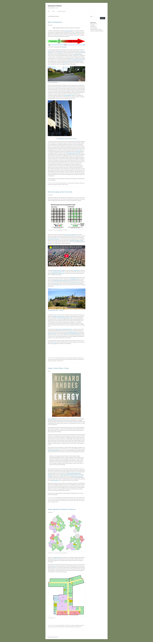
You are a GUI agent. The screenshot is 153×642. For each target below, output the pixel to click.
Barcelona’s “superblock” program (76, 240)
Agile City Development (55, 22)
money (51, 500)
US (48, 501)
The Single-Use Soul (93, 27)
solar (77, 497)
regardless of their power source (58, 273)
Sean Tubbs (68, 138)
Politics (60, 183)
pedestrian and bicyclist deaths (58, 270)
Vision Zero (76, 270)
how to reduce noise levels (71, 234)
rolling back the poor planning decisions (71, 333)
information (79, 498)
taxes (60, 500)
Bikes (57, 357)
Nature (68, 357)
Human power (64, 497)
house (75, 498)
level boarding (73, 277)
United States (76, 500)
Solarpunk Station (55, 6)
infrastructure (76, 183)
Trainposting (92, 25)
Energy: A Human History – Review (58, 368)
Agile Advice (64, 47)
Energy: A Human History (52, 418)
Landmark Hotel (61, 138)
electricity (59, 498)
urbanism (59, 184)
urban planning (54, 184)
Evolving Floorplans (57, 557)
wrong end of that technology (54, 450)
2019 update (65, 62)
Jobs (65, 357)
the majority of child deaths (53, 239)
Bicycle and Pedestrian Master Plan (76, 59)
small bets (60, 52)
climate (53, 498)
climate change (53, 359)
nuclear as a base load (77, 476)
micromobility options (74, 279)
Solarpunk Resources (61, 11)
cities (83, 474)
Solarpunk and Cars (93, 23)
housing (63, 357)
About (53, 11)
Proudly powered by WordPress (53, 636)
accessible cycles (57, 284)
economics (72, 183)
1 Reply (49, 371)
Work (81, 357)
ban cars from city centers (56, 271)
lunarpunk (58, 359)
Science (66, 359)
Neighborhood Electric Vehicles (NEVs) (60, 280)
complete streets (72, 332)
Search (91, 16)
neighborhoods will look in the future (73, 152)
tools (67, 500)
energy (58, 183)
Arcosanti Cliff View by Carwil (52, 310)
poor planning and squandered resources (64, 329)
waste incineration (54, 480)
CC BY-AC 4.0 (62, 310)
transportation (75, 359)
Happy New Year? (93, 26)
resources (81, 183)
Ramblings (74, 357)
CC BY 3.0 (75, 138)
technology (70, 359)
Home (49, 11)
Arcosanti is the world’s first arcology (65, 317)
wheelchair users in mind (75, 281)
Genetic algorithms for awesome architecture (62, 509)
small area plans (78, 151)
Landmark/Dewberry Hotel (68, 95)
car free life (54, 343)
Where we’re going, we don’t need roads (60, 192)
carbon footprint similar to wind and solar (68, 474)
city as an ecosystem (69, 30)
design (56, 498)
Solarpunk (64, 183)
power (54, 500)
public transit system (52, 333)
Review (72, 497)
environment (71, 498)
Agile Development (77, 54)
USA (50, 501)
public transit (62, 359)
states (51, 476)
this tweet (53, 566)
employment (63, 498)
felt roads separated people (58, 316)
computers (73, 625)
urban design (80, 359)
